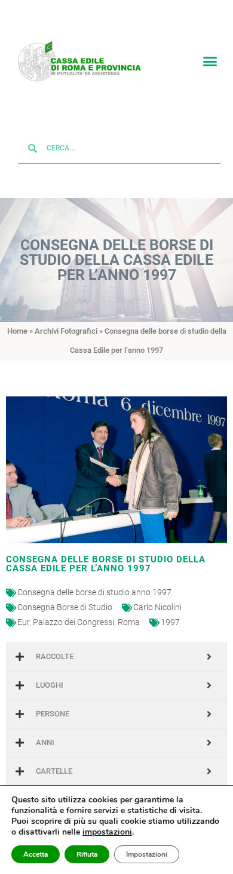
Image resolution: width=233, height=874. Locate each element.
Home (17, 331)
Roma (129, 622)
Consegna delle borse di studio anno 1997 (94, 593)
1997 (170, 622)
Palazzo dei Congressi (73, 622)
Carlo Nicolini (157, 608)
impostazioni (107, 832)
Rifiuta (86, 854)
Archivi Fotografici (66, 331)
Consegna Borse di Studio (64, 608)
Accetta (35, 854)
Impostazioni (146, 854)
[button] (210, 61)
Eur (23, 622)
